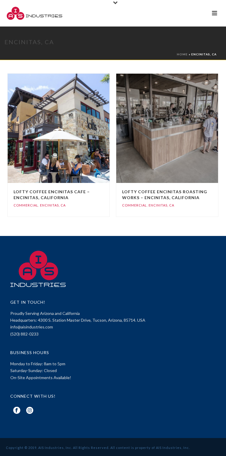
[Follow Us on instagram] (29, 410)
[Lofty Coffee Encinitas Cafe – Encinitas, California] (71, 128)
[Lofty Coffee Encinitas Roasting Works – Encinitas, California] (179, 128)
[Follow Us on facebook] (16, 410)
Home (182, 54)
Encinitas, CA (53, 205)
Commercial (26, 205)
